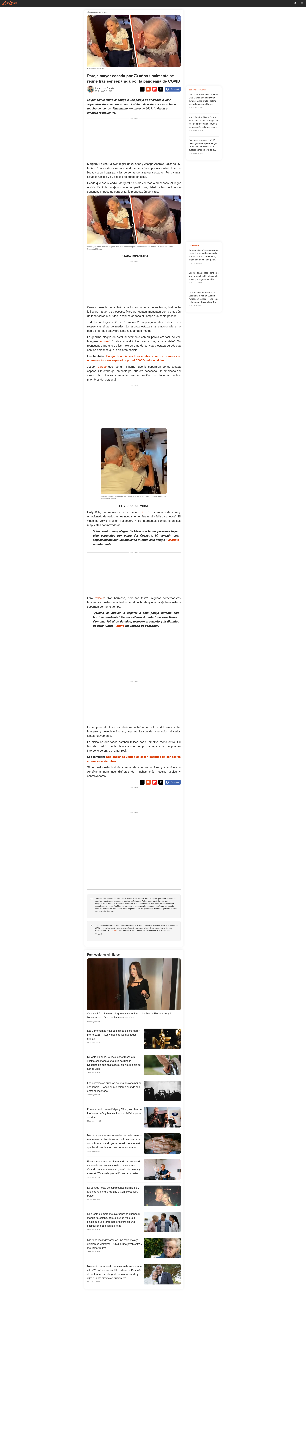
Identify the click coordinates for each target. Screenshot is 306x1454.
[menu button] (302, 3)
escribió (173, 540)
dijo (143, 512)
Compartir (175, 89)
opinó (120, 626)
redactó (99, 598)
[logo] (9, 3)
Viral (106, 12)
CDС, (112, 930)
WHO (116, 930)
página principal (94, 12)
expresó (105, 341)
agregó (102, 366)
